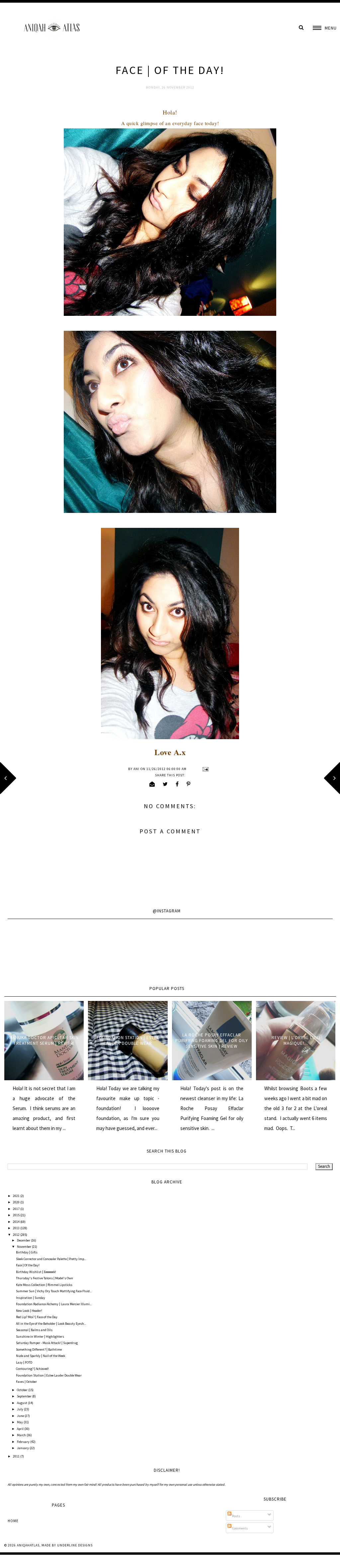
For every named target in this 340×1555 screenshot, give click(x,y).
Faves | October (26, 1381)
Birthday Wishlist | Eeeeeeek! (36, 1272)
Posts (235, 1516)
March (22, 1435)
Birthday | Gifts (27, 1252)
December (24, 1240)
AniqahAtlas (28, 1545)
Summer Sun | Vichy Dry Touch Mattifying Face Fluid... (54, 1291)
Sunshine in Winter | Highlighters (40, 1336)
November (24, 1246)
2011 (16, 1456)
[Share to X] (165, 784)
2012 (16, 1235)
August (22, 1403)
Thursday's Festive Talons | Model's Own (44, 1278)
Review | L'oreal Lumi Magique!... (296, 1040)
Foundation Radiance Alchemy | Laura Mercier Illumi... (54, 1304)
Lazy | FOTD (24, 1362)
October (22, 1390)
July (20, 1409)
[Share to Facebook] (177, 784)
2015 (16, 1215)
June (21, 1416)
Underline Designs (75, 1545)
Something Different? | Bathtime (39, 1349)
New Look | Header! (29, 1310)
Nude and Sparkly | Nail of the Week (40, 1356)
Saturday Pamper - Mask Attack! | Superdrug (47, 1343)
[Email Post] (205, 769)
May (20, 1422)
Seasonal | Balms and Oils (34, 1330)
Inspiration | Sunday (30, 1298)
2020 (16, 1202)
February (23, 1442)
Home (13, 1521)
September (24, 1396)
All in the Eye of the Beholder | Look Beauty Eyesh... (51, 1323)
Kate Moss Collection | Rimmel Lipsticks (44, 1285)
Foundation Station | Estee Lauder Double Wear (128, 1040)
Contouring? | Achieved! (32, 1369)
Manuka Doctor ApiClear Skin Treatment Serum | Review (44, 1040)
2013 (16, 1228)
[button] (325, 28)
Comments (239, 1528)
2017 (16, 1209)
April (20, 1429)
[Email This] (152, 784)
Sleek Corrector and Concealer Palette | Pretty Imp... (51, 1259)
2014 (16, 1222)
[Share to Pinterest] (188, 784)
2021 (16, 1196)
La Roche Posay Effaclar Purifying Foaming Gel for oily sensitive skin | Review (211, 1040)
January (23, 1448)
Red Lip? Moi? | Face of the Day (36, 1317)
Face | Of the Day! (28, 1265)
